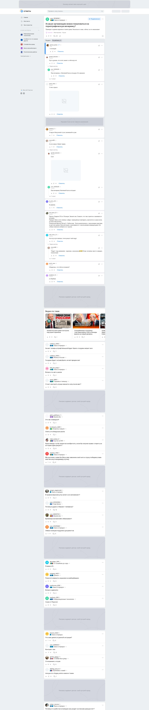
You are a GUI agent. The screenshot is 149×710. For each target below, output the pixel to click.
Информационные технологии (64, 599)
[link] (58, 326)
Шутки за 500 (58, 441)
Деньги (56, 575)
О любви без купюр (60, 658)
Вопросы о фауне (58, 429)
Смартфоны (57, 504)
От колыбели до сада (61, 563)
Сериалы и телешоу (60, 381)
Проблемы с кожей (59, 670)
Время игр (57, 417)
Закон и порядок (59, 20)
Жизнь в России (59, 357)
